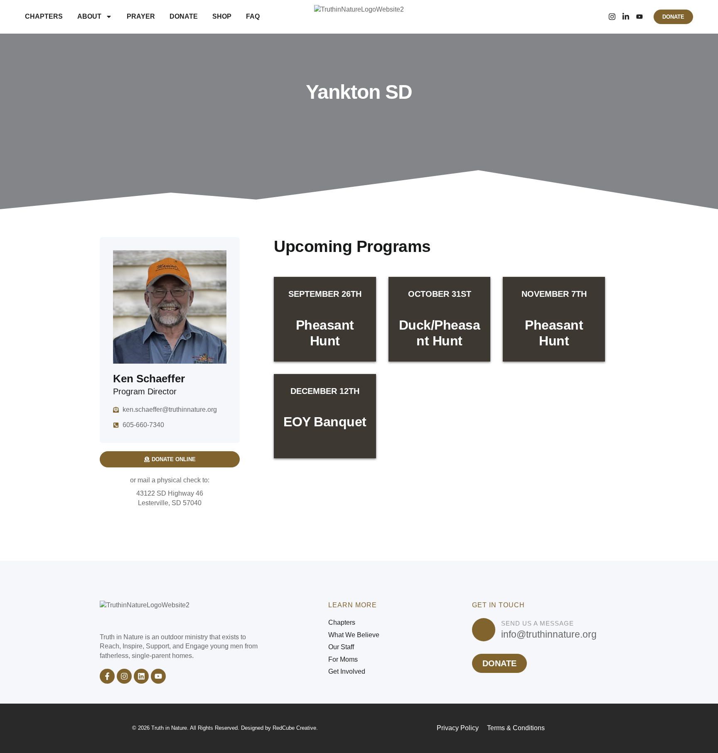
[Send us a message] (483, 629)
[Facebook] (598, 16)
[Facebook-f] (107, 676)
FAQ (253, 16)
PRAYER (141, 16)
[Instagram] (612, 16)
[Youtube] (158, 676)
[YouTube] (639, 16)
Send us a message (537, 623)
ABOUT (89, 16)
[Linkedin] (141, 676)
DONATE (184, 16)
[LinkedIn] (625, 16)
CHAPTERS (44, 16)
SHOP (221, 16)
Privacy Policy (458, 727)
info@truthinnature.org (549, 634)
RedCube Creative (294, 728)
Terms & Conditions (516, 727)
